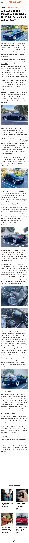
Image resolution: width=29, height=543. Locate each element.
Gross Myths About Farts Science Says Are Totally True (7, 504)
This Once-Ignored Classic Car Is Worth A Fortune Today (21, 530)
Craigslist (14, 439)
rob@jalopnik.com (7, 447)
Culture (3, 7)
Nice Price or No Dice (13, 7)
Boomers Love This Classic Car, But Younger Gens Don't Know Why (7, 530)
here (23, 439)
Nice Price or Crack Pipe (14, 43)
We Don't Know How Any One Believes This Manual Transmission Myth (21, 507)
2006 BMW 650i (19, 132)
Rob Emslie (5, 23)
